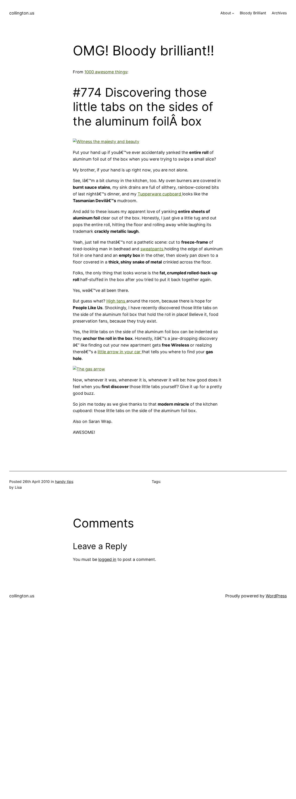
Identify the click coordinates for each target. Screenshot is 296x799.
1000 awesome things (105, 71)
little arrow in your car (120, 351)
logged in (107, 559)
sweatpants (152, 248)
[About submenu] (233, 13)
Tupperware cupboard (160, 194)
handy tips (64, 481)
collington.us (21, 13)
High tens (116, 301)
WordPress (276, 595)
